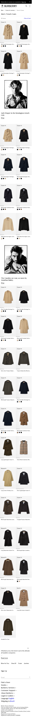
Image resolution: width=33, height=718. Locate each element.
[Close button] (30, 2)
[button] (23, 2)
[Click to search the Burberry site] (26, 6)
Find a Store (5, 682)
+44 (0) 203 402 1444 (20, 708)
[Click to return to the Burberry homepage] (10, 6)
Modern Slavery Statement (7, 706)
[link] (2, 10)
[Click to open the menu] (30, 6)
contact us (3, 710)
